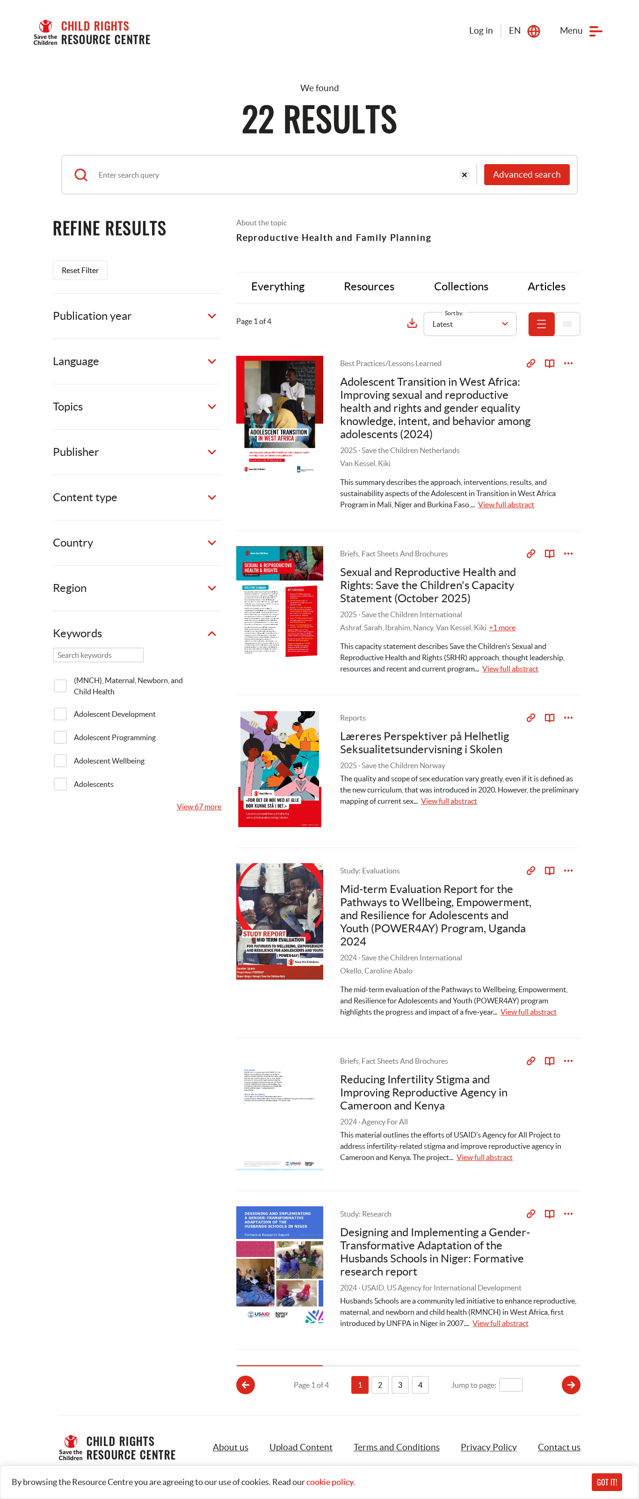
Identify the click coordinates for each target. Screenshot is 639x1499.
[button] (301, 1447)
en (515, 31)
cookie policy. (330, 1482)
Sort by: (454, 313)
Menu (571, 31)
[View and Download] (568, 363)
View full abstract (506, 504)
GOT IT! (607, 1482)
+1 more (502, 627)
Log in (481, 31)
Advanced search (527, 175)
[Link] (530, 363)
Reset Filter (80, 270)
